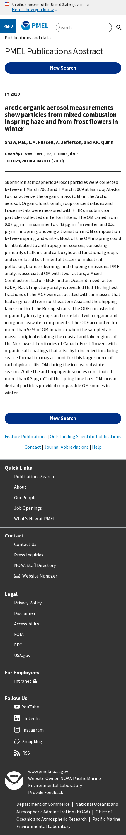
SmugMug (32, 741)
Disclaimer (24, 613)
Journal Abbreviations (66, 447)
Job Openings (28, 508)
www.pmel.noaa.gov (48, 771)
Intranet (22, 681)
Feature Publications (26, 436)
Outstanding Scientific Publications (85, 436)
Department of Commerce (43, 804)
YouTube (30, 707)
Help (97, 447)
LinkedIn (31, 718)
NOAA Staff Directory (35, 565)
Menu (8, 26)
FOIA (19, 634)
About (20, 487)
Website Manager (39, 576)
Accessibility (26, 624)
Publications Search (34, 476)
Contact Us (25, 544)
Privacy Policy (28, 603)
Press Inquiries (28, 555)
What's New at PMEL (34, 518)
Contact (33, 447)
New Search (63, 68)
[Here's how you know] (63, 7)
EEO (18, 645)
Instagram (33, 730)
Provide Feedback (45, 792)
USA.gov (22, 655)
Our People (25, 497)
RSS (26, 753)
